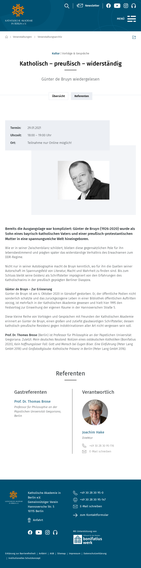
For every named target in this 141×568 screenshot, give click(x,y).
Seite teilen (134, 37)
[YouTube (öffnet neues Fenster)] (117, 5)
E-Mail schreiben (100, 451)
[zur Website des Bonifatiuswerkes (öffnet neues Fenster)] (93, 540)
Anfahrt (38, 520)
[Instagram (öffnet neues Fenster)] (126, 5)
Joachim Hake (93, 432)
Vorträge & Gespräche (75, 53)
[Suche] (66, 5)
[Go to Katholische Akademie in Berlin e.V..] (6, 37)
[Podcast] (133, 5)
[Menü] (131, 19)
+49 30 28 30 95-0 (92, 493)
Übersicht (58, 96)
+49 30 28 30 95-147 (93, 499)
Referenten (81, 96)
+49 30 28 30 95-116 (101, 446)
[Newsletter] (88, 5)
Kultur (56, 53)
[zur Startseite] (19, 14)
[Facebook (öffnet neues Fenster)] (108, 5)
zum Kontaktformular (94, 515)
